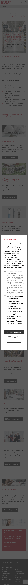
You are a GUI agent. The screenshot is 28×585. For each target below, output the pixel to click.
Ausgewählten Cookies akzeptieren (14, 337)
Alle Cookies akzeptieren (14, 332)
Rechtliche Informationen (14, 342)
